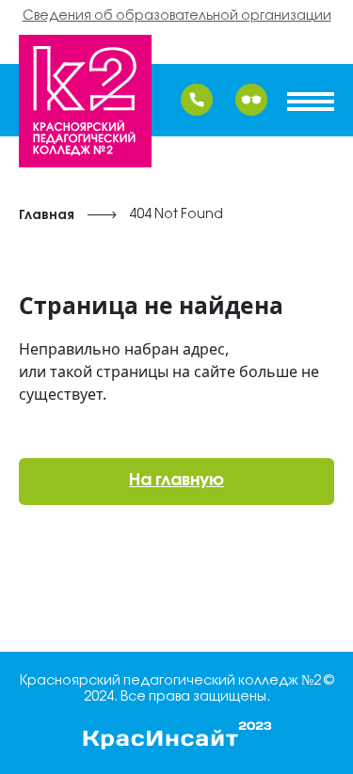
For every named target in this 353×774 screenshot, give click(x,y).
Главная (46, 216)
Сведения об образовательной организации (177, 16)
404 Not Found (176, 215)
